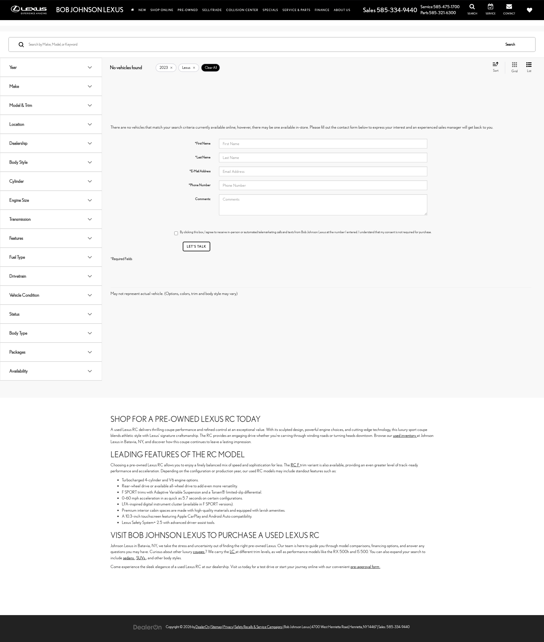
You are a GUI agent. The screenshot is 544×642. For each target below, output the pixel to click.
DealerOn (203, 627)
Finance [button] (322, 10)
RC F (295, 464)
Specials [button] (270, 10)
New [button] (142, 10)
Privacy (228, 627)
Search (510, 44)
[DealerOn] (147, 626)
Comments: (203, 199)
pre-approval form (365, 566)
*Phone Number (200, 185)
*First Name (203, 143)
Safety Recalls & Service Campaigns (258, 627)
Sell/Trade (212, 10)
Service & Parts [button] (296, 10)
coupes (199, 551)
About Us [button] (342, 10)
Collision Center (242, 10)
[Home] (132, 10)
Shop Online (161, 10)
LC (232, 551)
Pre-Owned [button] (188, 10)
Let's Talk (196, 246)
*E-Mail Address (200, 171)
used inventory (405, 435)
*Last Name (203, 157)
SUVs (141, 557)
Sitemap (216, 627)
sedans (129, 557)
